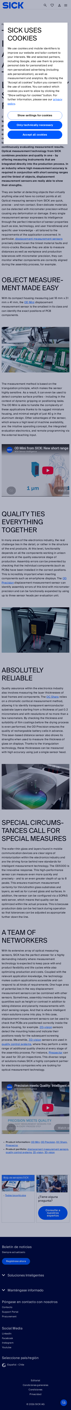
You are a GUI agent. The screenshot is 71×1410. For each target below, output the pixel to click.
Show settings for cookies (35, 115)
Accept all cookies (35, 134)
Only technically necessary (35, 125)
